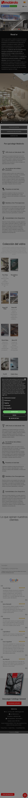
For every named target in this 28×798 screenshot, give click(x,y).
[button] (14, 418)
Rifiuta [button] (14, 415)
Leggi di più (4, 395)
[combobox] (25, 379)
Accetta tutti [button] (14, 411)
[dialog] (14, 399)
